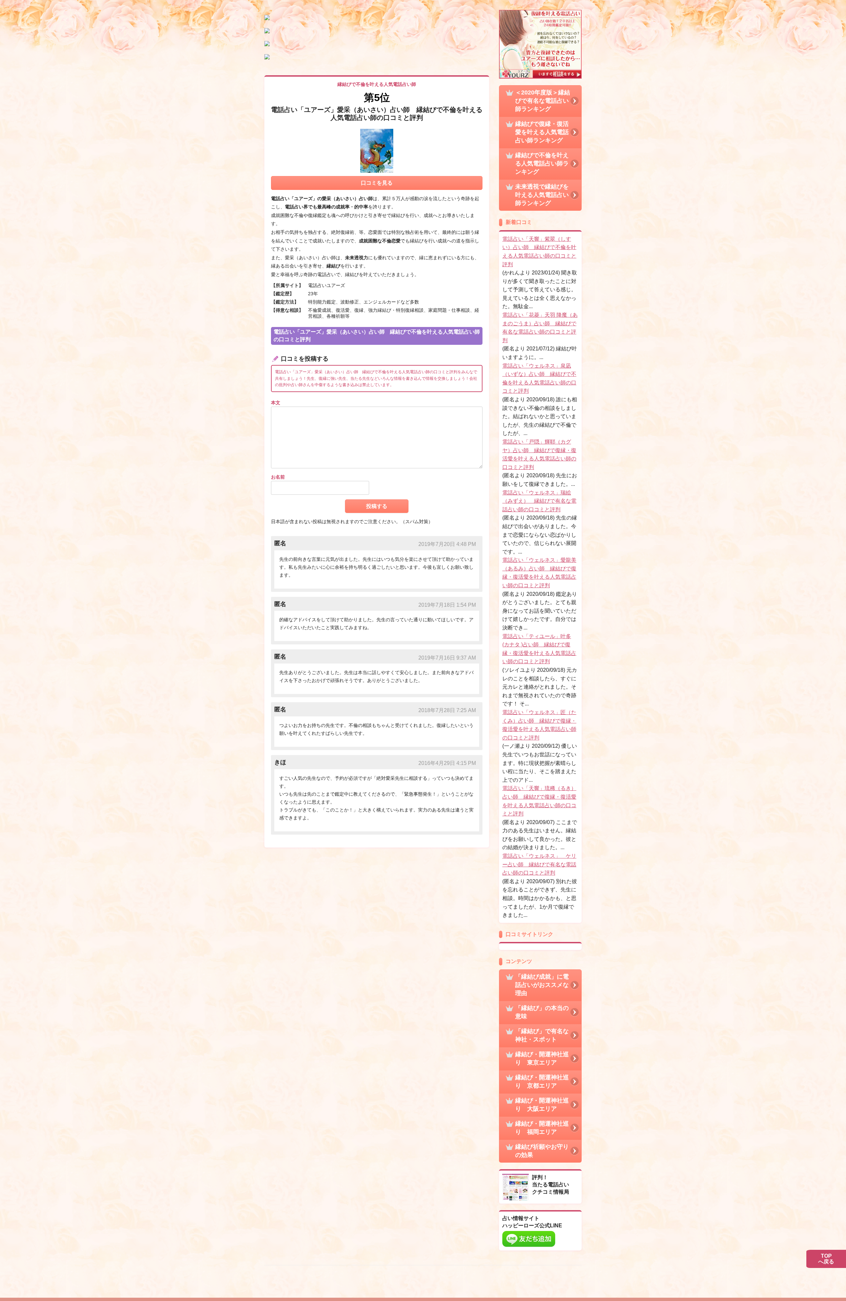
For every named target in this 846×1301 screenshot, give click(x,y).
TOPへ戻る (826, 1259)
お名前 (278, 477)
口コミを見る (377, 183)
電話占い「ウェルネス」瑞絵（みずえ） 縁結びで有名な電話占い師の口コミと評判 (539, 501)
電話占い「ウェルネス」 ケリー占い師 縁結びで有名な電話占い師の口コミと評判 (539, 864)
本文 (275, 402)
